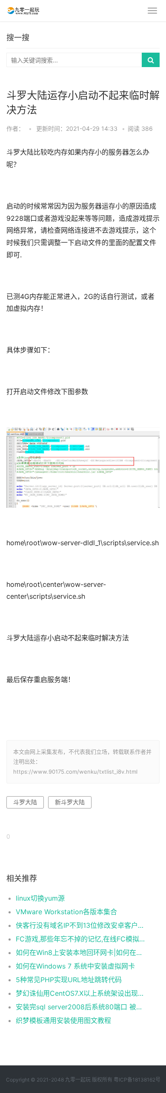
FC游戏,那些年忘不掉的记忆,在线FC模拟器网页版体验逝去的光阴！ (80, 939)
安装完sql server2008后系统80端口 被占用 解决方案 (80, 1007)
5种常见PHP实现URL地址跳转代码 (69, 979)
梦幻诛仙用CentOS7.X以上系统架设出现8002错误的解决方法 (80, 993)
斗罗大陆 (25, 802)
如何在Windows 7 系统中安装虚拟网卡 (75, 966)
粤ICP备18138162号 (137, 1079)
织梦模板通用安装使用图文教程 (63, 1020)
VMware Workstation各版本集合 (66, 911)
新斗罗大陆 (70, 802)
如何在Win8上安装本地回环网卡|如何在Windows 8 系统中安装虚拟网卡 (80, 952)
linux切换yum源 (40, 898)
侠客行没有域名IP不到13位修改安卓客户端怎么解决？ (80, 925)
